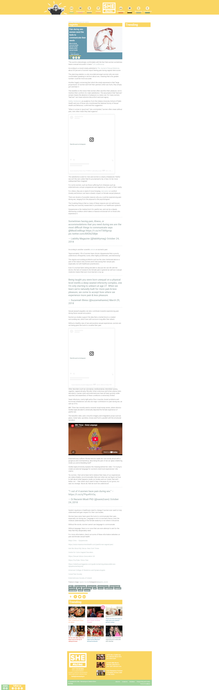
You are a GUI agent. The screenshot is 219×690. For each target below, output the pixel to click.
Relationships (121, 11)
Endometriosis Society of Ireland (80, 578)
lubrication (105, 191)
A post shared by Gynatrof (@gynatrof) (82, 384)
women (87, 590)
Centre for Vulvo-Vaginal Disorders (80, 552)
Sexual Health (73, 50)
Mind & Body (138, 11)
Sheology (70, 683)
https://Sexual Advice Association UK (81, 556)
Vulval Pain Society (75, 574)
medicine (72, 588)
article (93, 250)
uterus (100, 588)
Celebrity (89, 11)
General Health (73, 45)
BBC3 (71, 586)
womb (81, 590)
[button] (7, 688)
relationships (87, 588)
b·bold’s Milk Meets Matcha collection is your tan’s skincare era (114, 664)
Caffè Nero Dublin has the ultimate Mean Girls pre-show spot (114, 656)
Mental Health (73, 47)
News (129, 11)
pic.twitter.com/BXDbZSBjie (83, 233)
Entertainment (80, 11)
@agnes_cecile (102, 582)
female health (114, 586)
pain (79, 588)
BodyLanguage (80, 586)
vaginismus (109, 588)
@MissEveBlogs (76, 230)
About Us (117, 681)
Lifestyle (98, 11)
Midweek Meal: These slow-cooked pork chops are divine (75, 620)
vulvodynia (72, 590)
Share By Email (79, 58)
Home (69, 22)
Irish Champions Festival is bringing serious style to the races (114, 672)
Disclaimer (132, 681)
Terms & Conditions (145, 683)
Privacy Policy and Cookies (143, 681)
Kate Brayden (75, 54)
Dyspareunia (91, 586)
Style (71, 11)
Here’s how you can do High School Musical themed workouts (94, 639)
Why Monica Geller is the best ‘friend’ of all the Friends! (94, 620)
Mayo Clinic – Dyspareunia (77, 541)
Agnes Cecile (84, 582)
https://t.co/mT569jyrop (99, 230)
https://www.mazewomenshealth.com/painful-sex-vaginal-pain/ (90, 544)
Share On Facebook (73, 58)
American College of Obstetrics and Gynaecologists (86, 570)
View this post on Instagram (78, 144)
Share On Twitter (76, 58)
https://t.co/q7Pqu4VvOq (81, 494)
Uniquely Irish (147, 11)
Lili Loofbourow (98, 64)
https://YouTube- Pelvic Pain (78, 560)
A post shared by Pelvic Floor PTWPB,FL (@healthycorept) (86, 170)
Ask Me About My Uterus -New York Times (83, 548)
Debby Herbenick (74, 101)
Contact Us (124, 681)
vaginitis (118, 588)
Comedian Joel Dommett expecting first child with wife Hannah (113, 639)
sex (95, 588)
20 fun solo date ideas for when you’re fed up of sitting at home (76, 639)
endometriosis (103, 586)
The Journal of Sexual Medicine (108, 68)
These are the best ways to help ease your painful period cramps (114, 620)
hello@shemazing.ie (77, 676)
